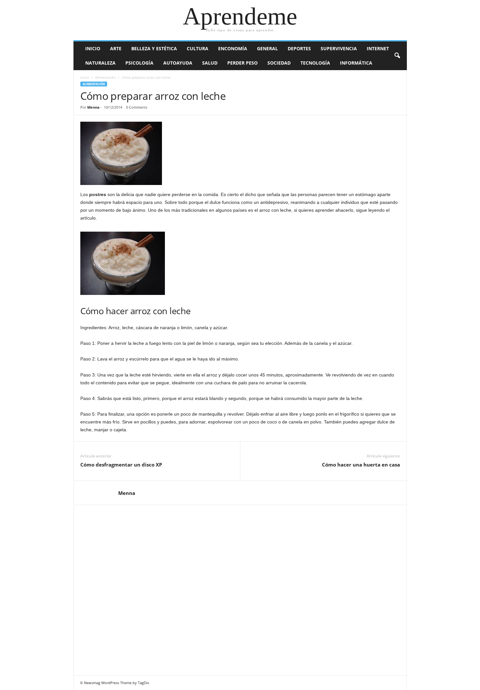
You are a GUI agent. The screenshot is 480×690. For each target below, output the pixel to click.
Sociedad (279, 63)
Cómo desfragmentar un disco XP (121, 464)
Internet (378, 48)
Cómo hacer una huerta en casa (361, 464)
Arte (115, 48)
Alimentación (105, 77)
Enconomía (232, 48)
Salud (209, 63)
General (267, 48)
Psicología (139, 63)
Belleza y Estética (154, 48)
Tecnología (315, 63)
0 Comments (136, 107)
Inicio (92, 48)
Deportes (299, 48)
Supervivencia (339, 48)
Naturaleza (100, 63)
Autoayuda (177, 63)
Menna (93, 107)
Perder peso (242, 63)
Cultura (197, 48)
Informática (356, 63)
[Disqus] (240, 589)
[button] (397, 56)
